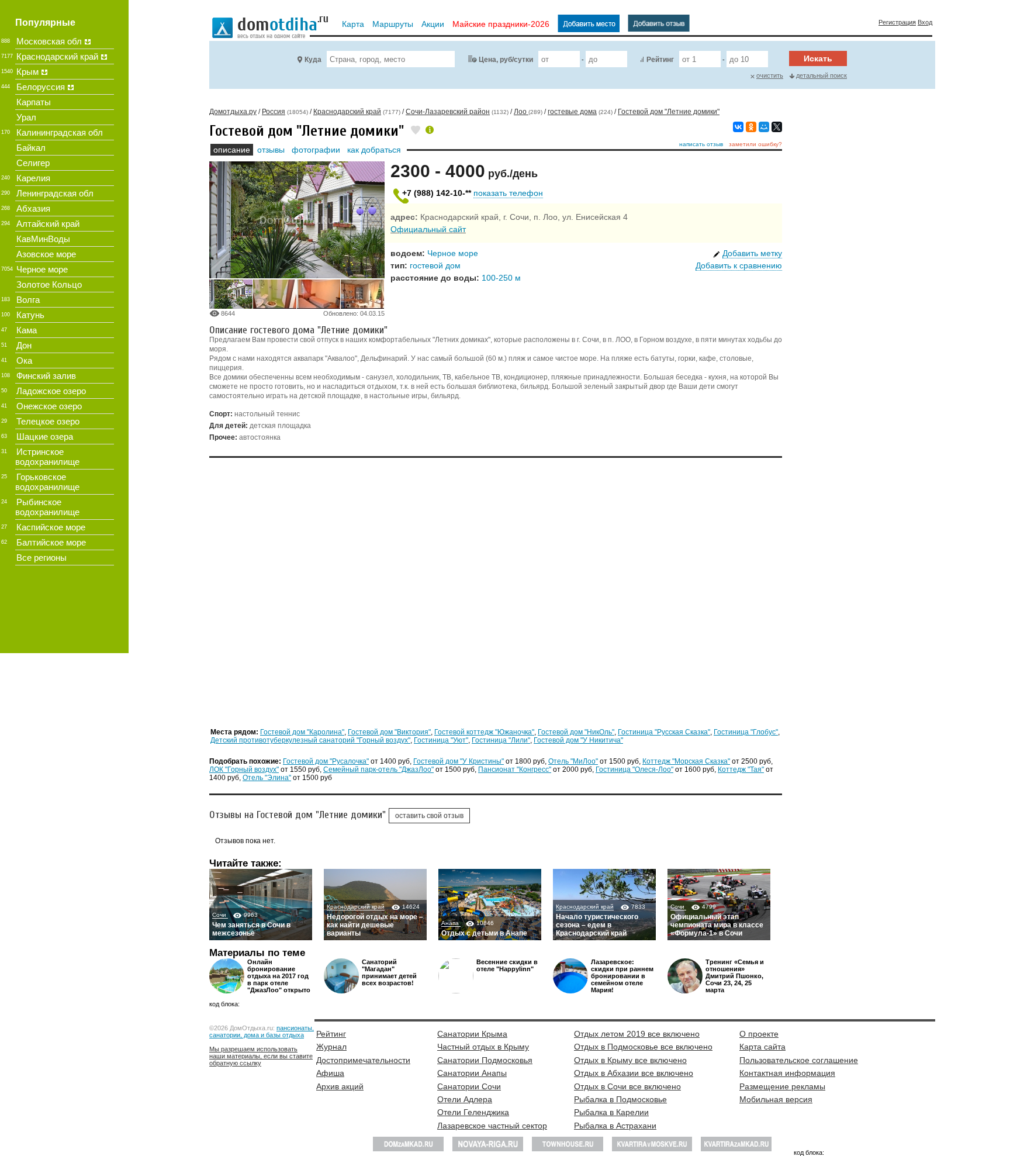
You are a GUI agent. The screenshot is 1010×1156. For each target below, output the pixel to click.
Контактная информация (787, 1073)
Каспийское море (50, 527)
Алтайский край (47, 224)
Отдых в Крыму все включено (630, 1060)
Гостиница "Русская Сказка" (664, 732)
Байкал (31, 148)
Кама (26, 330)
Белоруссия (40, 87)
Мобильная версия (775, 1099)
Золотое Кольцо (49, 284)
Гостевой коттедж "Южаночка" (484, 732)
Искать (818, 58)
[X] (777, 127)
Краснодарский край (356, 906)
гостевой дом (435, 265)
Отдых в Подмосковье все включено (643, 1046)
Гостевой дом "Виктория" (389, 732)
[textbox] (391, 59)
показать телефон (508, 193)
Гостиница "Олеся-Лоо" (634, 769)
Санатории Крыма (472, 1033)
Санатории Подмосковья (484, 1060)
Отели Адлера (464, 1099)
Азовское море (46, 254)
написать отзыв (701, 144)
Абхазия (33, 208)
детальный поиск (821, 75)
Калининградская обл (59, 132)
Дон (24, 345)
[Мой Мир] (764, 127)
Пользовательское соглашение (798, 1060)
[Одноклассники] (751, 127)
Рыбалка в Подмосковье (620, 1099)
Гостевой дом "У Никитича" (578, 740)
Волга (28, 300)
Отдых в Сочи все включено (627, 1086)
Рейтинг (660, 60)
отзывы (271, 149)
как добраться (374, 149)
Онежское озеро (49, 406)
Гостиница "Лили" (501, 740)
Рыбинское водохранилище (47, 507)
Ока (24, 360)
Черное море (452, 253)
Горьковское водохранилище (47, 482)
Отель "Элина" (267, 778)
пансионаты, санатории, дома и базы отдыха (261, 1031)
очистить (769, 75)
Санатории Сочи (469, 1086)
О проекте (759, 1033)
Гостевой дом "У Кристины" (458, 761)
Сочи (220, 915)
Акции (432, 24)
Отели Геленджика (473, 1112)
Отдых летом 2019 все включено (637, 1033)
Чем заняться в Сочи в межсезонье (251, 929)
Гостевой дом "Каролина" (302, 732)
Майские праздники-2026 (500, 24)
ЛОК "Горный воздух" (244, 769)
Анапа (451, 923)
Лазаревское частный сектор (492, 1125)
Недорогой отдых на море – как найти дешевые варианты (375, 925)
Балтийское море (51, 542)
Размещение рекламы (782, 1086)
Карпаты (33, 102)
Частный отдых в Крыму (483, 1046)
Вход (925, 22)
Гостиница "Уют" (441, 740)
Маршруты (392, 24)
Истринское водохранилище (47, 457)
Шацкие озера (44, 436)
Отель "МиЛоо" (573, 761)
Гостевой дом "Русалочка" (326, 761)
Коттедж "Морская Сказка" (686, 761)
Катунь (30, 315)
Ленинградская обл (55, 193)
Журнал (331, 1046)
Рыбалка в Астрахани (615, 1125)
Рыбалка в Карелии (611, 1112)
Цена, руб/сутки (506, 60)
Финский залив (46, 376)
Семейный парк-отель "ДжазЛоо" (378, 769)
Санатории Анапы (472, 1073)
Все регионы (41, 558)
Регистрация (897, 22)
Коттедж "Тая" (741, 769)
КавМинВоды (43, 239)
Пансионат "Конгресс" (514, 769)
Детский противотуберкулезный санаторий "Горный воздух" (310, 740)
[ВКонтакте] (738, 127)
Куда (313, 60)
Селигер (33, 163)
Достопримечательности (363, 1060)
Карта (353, 24)
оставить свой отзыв (429, 816)
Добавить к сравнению (739, 265)
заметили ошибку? (755, 144)
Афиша (330, 1073)
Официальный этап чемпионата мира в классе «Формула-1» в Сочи (716, 925)
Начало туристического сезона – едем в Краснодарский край (597, 925)
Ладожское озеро (51, 391)
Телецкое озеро (47, 421)
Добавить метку (752, 253)
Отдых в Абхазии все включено (633, 1073)
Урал (26, 117)
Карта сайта (762, 1046)
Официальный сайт (428, 229)
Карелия (33, 178)
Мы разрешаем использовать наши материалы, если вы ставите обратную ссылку (261, 1056)
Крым (27, 72)
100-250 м (501, 277)
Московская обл (49, 41)
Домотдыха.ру (233, 112)
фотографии (316, 149)
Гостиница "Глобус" (746, 732)
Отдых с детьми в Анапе (484, 933)
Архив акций (340, 1086)
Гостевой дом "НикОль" (576, 732)
